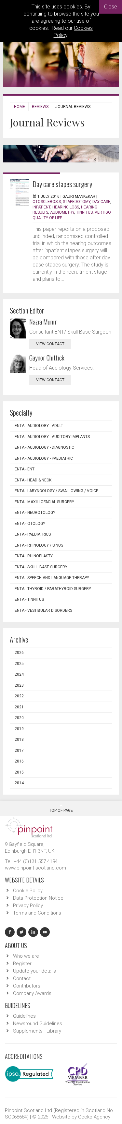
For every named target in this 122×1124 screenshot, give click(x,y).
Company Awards (32, 993)
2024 (19, 674)
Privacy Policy (28, 905)
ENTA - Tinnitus (29, 599)
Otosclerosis (47, 201)
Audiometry (62, 212)
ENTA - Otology (30, 523)
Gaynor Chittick (46, 357)
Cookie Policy (28, 890)
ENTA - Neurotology (35, 512)
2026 (19, 652)
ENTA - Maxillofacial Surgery (44, 502)
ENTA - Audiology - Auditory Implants (52, 436)
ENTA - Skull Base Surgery (41, 567)
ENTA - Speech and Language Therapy (52, 577)
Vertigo (103, 212)
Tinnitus (84, 212)
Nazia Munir (43, 321)
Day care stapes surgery (62, 184)
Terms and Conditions (37, 913)
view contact (50, 344)
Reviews (40, 106)
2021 (19, 707)
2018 (19, 739)
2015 (19, 772)
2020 (19, 718)
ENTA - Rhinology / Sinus (39, 545)
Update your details (34, 971)
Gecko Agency (94, 1117)
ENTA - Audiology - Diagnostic (44, 447)
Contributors (26, 986)
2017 (19, 750)
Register (22, 963)
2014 (19, 783)
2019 (19, 729)
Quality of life (47, 218)
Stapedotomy (76, 201)
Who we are (26, 956)
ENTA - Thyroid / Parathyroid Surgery (53, 588)
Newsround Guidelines (37, 1023)
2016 (19, 761)
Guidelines (24, 1016)
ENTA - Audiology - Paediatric (44, 458)
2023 (19, 685)
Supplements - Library (37, 1031)
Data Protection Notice (38, 898)
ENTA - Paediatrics (33, 534)
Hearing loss (65, 207)
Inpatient (41, 207)
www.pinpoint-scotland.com (35, 868)
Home (19, 106)
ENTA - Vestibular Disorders (43, 610)
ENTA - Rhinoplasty (34, 556)
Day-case (101, 201)
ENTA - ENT (24, 469)
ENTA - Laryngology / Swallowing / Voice (56, 491)
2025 (19, 663)
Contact (22, 978)
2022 (19, 696)
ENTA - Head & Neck (33, 480)
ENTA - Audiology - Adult (39, 425)
